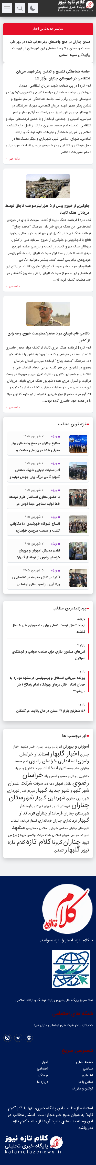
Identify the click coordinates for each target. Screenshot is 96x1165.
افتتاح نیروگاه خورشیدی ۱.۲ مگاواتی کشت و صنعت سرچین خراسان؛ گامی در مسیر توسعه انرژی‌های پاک (35, 530)
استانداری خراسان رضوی (53, 761)
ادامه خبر (14, 158)
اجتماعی (42, 1068)
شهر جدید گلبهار (53, 790)
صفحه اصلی (84, 1062)
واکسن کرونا (28, 835)
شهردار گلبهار (27, 791)
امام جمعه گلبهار (69, 768)
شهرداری (13, 791)
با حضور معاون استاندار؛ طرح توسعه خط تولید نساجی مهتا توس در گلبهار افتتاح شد (34, 503)
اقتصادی (87, 1075)
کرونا (57, 842)
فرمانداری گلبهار (40, 820)
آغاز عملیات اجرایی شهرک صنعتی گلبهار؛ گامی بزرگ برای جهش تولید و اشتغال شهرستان (34, 477)
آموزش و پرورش (76, 746)
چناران (71, 842)
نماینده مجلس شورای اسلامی (70, 835)
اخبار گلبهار (64, 753)
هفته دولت (44, 835)
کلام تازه (38, 842)
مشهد (18, 827)
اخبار (45, 1062)
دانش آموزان (63, 783)
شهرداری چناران (77, 798)
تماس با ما (86, 1082)
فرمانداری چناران (64, 820)
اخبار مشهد (28, 746)
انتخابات (50, 768)
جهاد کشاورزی (31, 768)
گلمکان (59, 850)
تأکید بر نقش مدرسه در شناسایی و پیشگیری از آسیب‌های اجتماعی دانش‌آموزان (36, 584)
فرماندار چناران (49, 813)
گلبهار (72, 849)
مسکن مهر (32, 828)
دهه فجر (49, 784)
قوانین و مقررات (82, 1088)
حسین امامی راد (55, 776)
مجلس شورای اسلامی (53, 828)
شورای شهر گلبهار (42, 806)
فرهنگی (43, 1075)
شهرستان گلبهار (61, 806)
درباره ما (42, 1082)
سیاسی (88, 1068)
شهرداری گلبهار (50, 798)
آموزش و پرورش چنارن (49, 747)
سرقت (38, 783)
